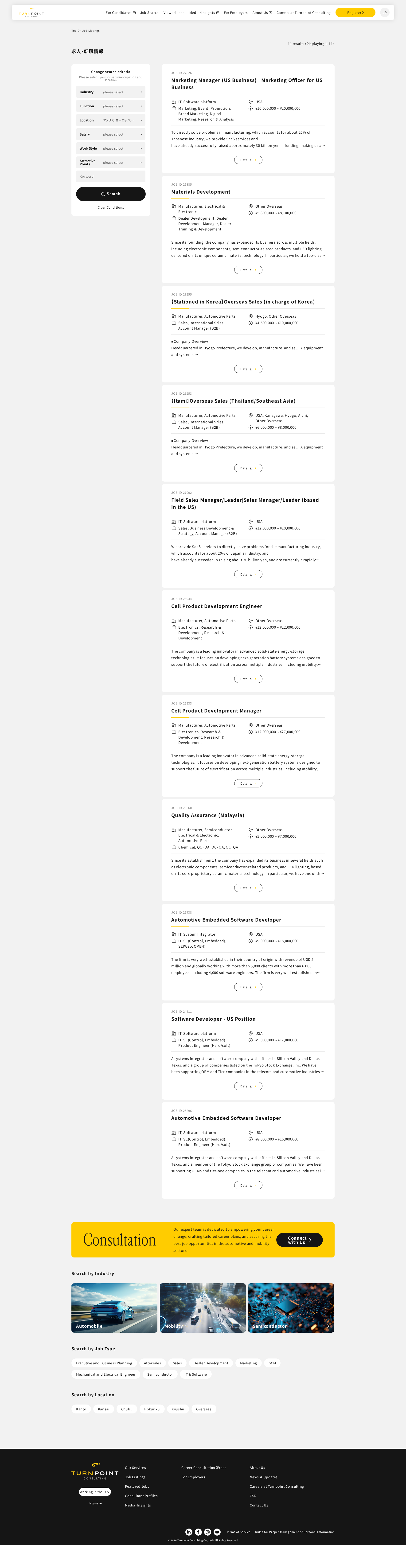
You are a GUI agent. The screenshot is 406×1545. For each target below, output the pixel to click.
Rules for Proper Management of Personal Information (295, 1532)
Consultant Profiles (141, 1495)
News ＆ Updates (265, 1477)
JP (385, 12)
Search (114, 194)
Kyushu (178, 1409)
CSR (253, 1495)
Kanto (81, 1409)
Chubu (127, 1409)
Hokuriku (152, 1409)
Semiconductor (160, 1374)
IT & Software (196, 1374)
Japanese (95, 1503)
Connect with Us (297, 1240)
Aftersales (152, 1363)
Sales (177, 1363)
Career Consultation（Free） (203, 1467)
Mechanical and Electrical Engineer (106, 1374)
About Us (260, 12)
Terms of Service (238, 1532)
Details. (246, 160)
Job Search (149, 12)
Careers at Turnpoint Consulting (304, 12)
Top (74, 30)
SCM (272, 1363)
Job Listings (135, 1477)
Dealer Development (211, 1363)
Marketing (248, 1363)
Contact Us (259, 1505)
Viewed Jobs (174, 12)
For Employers (236, 12)
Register (354, 12)
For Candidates (119, 12)
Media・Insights (202, 12)
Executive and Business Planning (104, 1363)
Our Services (135, 1467)
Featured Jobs (137, 1486)
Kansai (103, 1409)
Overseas (204, 1409)
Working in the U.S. (95, 1492)
